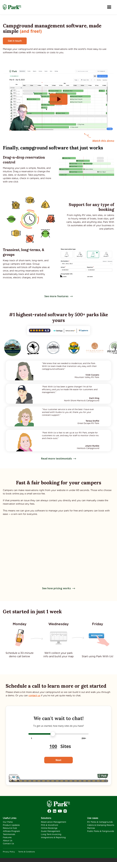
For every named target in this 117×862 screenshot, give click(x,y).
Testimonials (9, 834)
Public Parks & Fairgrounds (100, 831)
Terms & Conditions (26, 852)
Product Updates (11, 825)
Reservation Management (53, 822)
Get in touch (15, 40)
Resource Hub (10, 828)
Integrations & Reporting (53, 837)
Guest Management (50, 831)
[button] (109, 7)
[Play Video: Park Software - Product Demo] (58, 99)
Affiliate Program (11, 831)
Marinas (91, 828)
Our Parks (8, 822)
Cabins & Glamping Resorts (100, 825)
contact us (34, 695)
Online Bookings (49, 828)
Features (7, 837)
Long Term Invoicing (51, 834)
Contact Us (8, 843)
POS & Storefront (49, 825)
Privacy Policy (9, 852)
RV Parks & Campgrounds (100, 822)
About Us (7, 840)
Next (58, 760)
